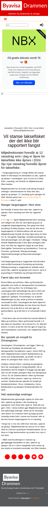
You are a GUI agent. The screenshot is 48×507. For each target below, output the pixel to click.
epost (27, 493)
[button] (5, 19)
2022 (4, 220)
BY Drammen (35, 498)
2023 (11, 220)
